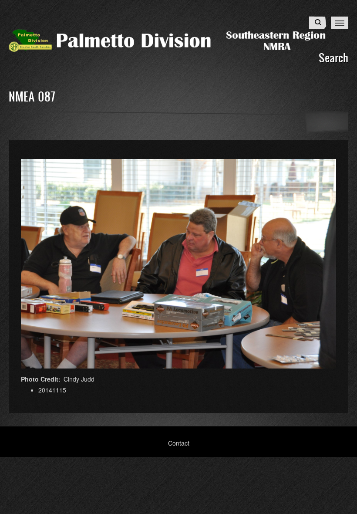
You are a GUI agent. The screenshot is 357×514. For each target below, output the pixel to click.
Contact (178, 443)
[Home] (178, 39)
